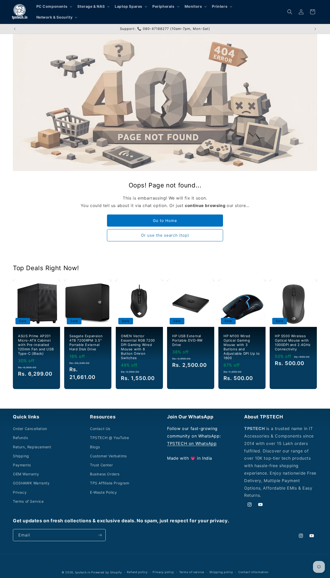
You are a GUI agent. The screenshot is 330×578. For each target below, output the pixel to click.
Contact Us (100, 428)
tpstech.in (82, 572)
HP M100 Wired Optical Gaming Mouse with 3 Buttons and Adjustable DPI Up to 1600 (242, 347)
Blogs (95, 447)
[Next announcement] (315, 29)
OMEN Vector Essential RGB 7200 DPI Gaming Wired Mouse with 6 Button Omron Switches (138, 347)
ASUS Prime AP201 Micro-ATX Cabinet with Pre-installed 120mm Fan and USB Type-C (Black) (36, 345)
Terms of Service (28, 501)
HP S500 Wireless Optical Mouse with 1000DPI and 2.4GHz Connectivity (293, 342)
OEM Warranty (26, 474)
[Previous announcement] (14, 29)
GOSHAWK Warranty (31, 483)
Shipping (21, 456)
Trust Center (101, 465)
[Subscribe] (99, 535)
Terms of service (191, 572)
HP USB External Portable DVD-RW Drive (187, 340)
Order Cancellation (30, 428)
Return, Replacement (32, 447)
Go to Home (165, 220)
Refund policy (137, 572)
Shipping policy (221, 572)
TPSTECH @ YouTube (109, 437)
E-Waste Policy (103, 492)
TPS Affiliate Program (109, 483)
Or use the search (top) (165, 235)
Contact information (253, 572)
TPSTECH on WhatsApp (192, 443)
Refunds (20, 437)
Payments (22, 465)
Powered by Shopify (106, 572)
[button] (54, 6)
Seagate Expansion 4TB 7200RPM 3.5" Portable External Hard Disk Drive (86, 342)
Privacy (20, 492)
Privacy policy (163, 572)
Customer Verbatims (108, 456)
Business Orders (105, 474)
